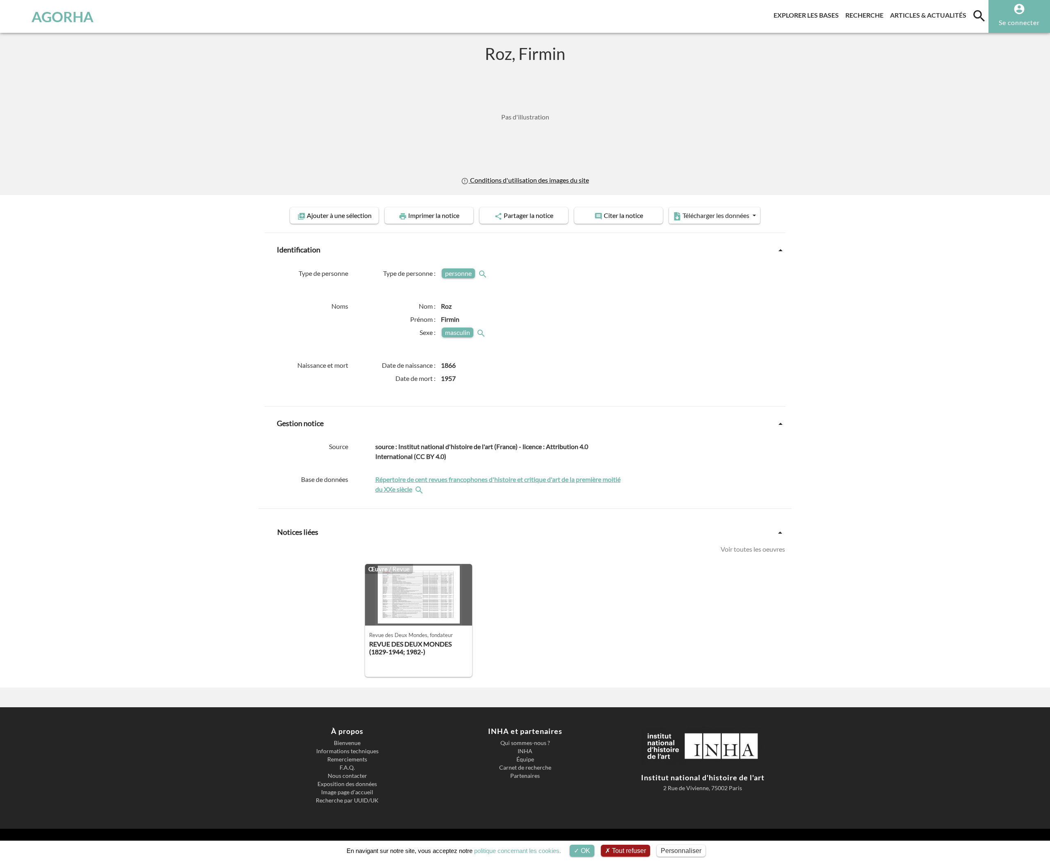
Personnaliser (681, 850)
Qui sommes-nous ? (525, 743)
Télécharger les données (716, 215)
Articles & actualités (930, 15)
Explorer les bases (808, 15)
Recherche (866, 15)
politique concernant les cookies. (517, 850)
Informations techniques (347, 751)
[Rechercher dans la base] (420, 489)
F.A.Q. (347, 768)
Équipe (525, 759)
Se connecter (1019, 22)
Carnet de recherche (525, 768)
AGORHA (63, 16)
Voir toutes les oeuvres (753, 549)
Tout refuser (628, 850)
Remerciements (347, 759)
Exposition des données (347, 784)
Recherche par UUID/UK (347, 800)
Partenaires (525, 776)
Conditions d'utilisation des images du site (529, 180)
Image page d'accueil (347, 792)
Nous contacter (347, 776)
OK (584, 850)
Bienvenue (347, 743)
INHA (525, 751)
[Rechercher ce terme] (483, 273)
